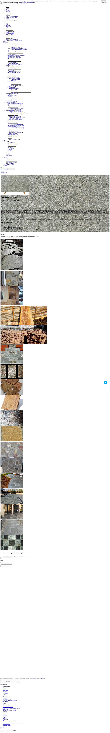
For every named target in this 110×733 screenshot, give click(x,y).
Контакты (5, 165)
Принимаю (103, 1)
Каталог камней (6, 686)
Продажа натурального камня (9, 704)
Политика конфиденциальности (27, 2)
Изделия (5, 687)
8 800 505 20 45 (6, 724)
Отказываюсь (103, 2)
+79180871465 (24, 3)
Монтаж (5, 712)
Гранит (4, 716)
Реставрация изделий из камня (9, 710)
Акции (4, 41)
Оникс (4, 717)
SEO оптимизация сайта (6, 731)
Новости (5, 695)
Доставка (5, 698)
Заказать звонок (11, 169)
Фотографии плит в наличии (9, 720)
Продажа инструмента (8, 705)
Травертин (5, 719)
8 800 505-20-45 (4, 169)
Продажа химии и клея (8, 707)
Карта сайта (5, 701)
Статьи (4, 694)
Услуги (4, 703)
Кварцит (5, 718)
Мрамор (5, 715)
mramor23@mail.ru (7, 725)
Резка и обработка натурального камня (11, 708)
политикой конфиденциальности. (39, 678)
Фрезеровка (5, 709)
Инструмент (5, 690)
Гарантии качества (7, 696)
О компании (5, 693)
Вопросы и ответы (7, 699)
